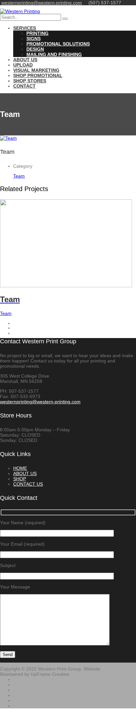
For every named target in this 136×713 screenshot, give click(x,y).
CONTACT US (28, 484)
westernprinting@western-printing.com (41, 2)
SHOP (19, 478)
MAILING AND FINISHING (54, 54)
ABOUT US (25, 59)
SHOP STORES (29, 80)
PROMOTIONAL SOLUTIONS (58, 43)
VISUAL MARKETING (36, 70)
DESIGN (35, 49)
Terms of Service (30, 690)
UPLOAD (23, 65)
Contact (21, 705)
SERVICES (24, 28)
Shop (18, 700)
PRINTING (37, 33)
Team (19, 176)
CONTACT (24, 86)
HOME (20, 468)
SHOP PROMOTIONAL (37, 75)
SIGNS (33, 38)
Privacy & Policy (29, 695)
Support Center (29, 684)
